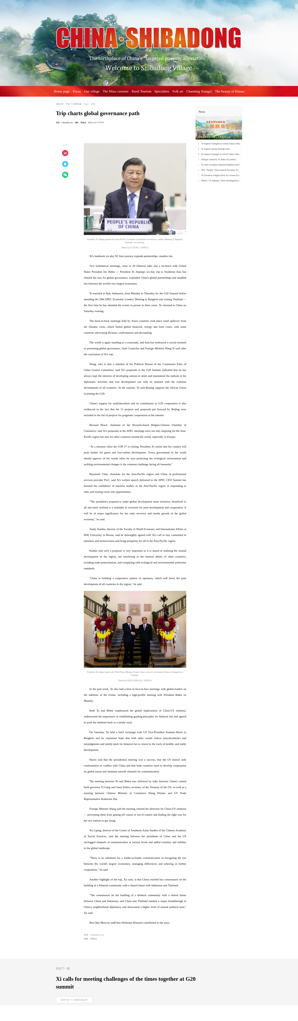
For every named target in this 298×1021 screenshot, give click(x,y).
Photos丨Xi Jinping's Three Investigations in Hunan (220, 180)
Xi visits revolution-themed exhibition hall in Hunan (220, 165)
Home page (62, 91)
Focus (86, 104)
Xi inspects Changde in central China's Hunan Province (220, 154)
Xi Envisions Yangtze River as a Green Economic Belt (220, 175)
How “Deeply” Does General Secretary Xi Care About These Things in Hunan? (220, 170)
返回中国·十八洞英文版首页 (74, 1000)
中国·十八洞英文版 (73, 104)
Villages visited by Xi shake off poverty (217, 159)
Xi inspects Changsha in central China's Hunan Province (220, 143)
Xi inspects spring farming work (214, 149)
